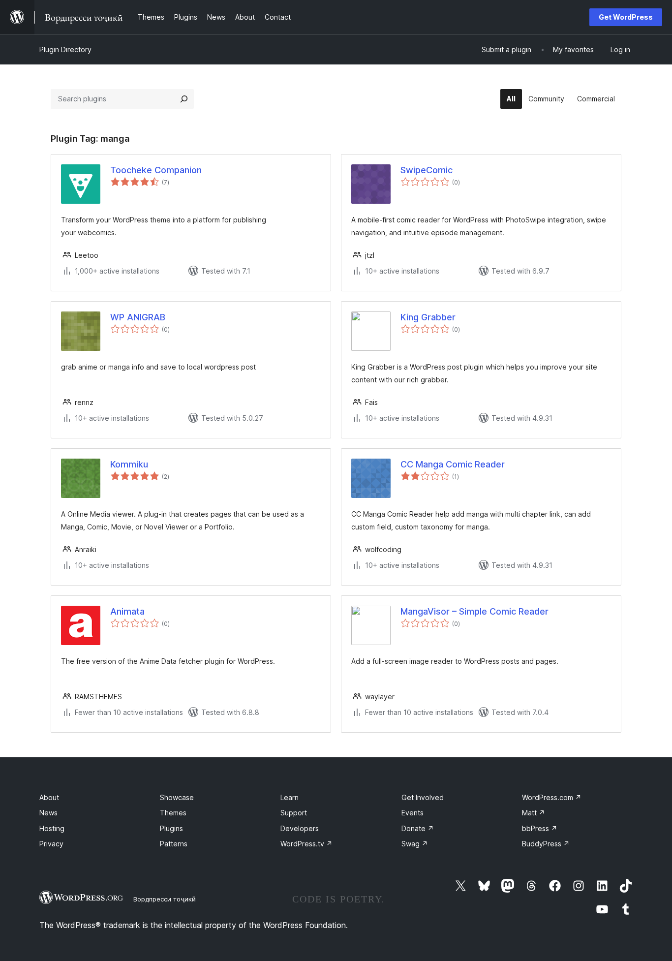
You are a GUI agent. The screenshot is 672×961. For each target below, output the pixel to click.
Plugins (171, 828)
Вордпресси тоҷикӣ (164, 899)
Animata (127, 611)
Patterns (173, 843)
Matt (533, 812)
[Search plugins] (184, 99)
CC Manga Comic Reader (452, 464)
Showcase (177, 797)
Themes (173, 812)
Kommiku (129, 464)
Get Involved (422, 797)
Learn (289, 797)
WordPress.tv (306, 843)
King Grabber (428, 317)
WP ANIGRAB (137, 317)
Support (293, 812)
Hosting (51, 828)
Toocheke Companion (156, 170)
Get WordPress (626, 17)
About (49, 797)
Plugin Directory (65, 49)
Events (412, 812)
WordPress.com (551, 797)
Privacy (51, 843)
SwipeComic (426, 170)
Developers (299, 828)
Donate (417, 828)
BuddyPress (546, 843)
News (48, 812)
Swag (414, 843)
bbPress (539, 828)
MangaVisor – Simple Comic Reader (474, 611)
